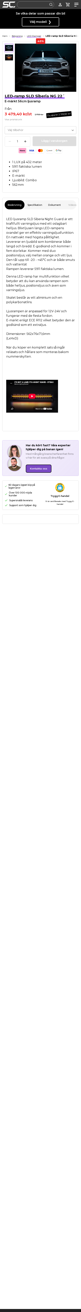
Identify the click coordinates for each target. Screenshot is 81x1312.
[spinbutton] (17, 141)
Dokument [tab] (54, 205)
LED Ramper (34, 36)
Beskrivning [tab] (14, 205)
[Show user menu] (60, 4)
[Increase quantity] (25, 141)
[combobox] (35, 4)
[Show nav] (76, 4)
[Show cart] (68, 4)
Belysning (17, 36)
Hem (5, 36)
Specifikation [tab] (35, 205)
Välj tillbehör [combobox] (15, 130)
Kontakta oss (38, 468)
